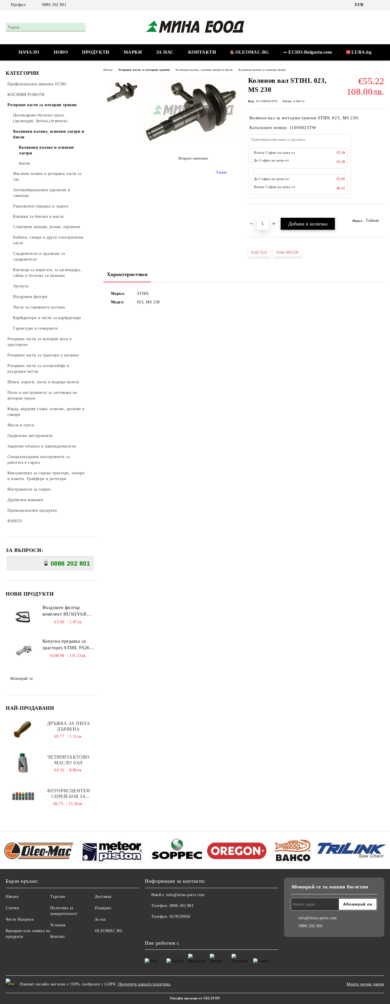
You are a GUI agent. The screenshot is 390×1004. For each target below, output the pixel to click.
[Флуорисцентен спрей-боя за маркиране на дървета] (23, 796)
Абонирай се (21, 678)
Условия (57, 925)
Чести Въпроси (20, 919)
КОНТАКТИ (202, 52)
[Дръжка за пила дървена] (23, 728)
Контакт (57, 936)
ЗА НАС (165, 52)
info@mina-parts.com (185, 895)
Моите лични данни (365, 984)
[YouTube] (381, 5)
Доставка (103, 896)
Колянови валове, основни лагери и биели (204, 69)
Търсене (57, 896)
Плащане (103, 908)
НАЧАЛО (29, 52)
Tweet (221, 172)
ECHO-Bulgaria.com (310, 52)
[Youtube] (161, 928)
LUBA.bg (361, 52)
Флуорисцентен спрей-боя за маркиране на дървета (68, 793)
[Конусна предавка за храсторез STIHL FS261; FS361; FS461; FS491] (23, 651)
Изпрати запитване (193, 158)
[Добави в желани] (259, 213)
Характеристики (127, 274)
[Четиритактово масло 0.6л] (23, 762)
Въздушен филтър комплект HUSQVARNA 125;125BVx (68, 611)
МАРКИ (133, 52)
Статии (12, 908)
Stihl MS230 (287, 252)
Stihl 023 (259, 252)
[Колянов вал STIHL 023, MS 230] (193, 142)
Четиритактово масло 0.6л (68, 760)
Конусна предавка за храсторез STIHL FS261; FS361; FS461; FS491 (68, 645)
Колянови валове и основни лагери (262, 69)
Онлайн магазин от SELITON (195, 998)
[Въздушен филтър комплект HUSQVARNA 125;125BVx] (23, 617)
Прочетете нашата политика (144, 984)
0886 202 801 (54, 5)
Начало (108, 69)
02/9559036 (180, 916)
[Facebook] (372, 5)
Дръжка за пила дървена (68, 726)
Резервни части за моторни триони (144, 69)
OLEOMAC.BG (252, 52)
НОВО (61, 52)
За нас (100, 919)
